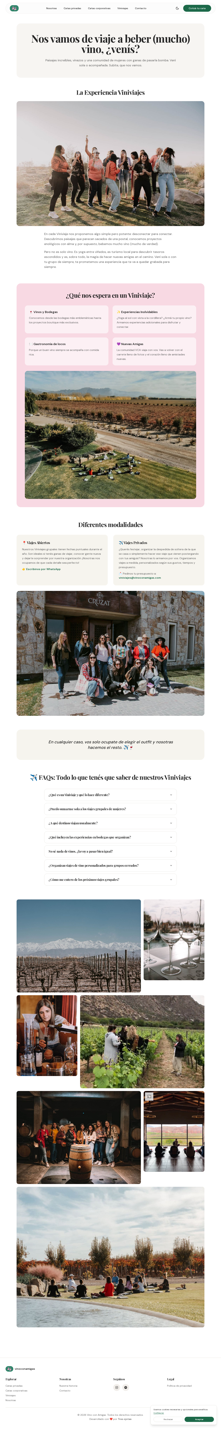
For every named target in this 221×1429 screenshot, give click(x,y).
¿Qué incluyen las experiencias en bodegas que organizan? (90, 837)
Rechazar (168, 1419)
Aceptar (199, 1419)
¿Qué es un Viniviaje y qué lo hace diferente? (79, 795)
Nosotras (51, 8)
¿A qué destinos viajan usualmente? (73, 823)
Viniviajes (122, 8)
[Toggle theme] (177, 8)
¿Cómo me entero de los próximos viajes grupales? (84, 880)
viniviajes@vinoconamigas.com (140, 578)
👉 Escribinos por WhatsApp (41, 569)
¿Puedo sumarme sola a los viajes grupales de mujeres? (87, 809)
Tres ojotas (125, 1419)
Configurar (158, 1413)
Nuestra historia (68, 1385)
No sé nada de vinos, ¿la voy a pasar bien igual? (81, 851)
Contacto (140, 8)
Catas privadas (72, 8)
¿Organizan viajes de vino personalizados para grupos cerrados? (93, 865)
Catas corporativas (99, 8)
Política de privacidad (179, 1385)
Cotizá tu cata (197, 8)
